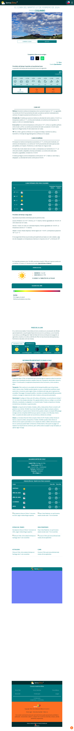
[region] (37, 48)
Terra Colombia (37, 690)
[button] (72, 2)
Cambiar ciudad (27, 41)
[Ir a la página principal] (9, 2)
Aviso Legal (29, 712)
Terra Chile (18, 690)
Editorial (41, 700)
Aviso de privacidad (37, 712)
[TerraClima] (68, 2)
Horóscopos (37, 694)
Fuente (55, 64)
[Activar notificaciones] (71, 727)
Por (59, 62)
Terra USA (17, 694)
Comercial (33, 700)
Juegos (57, 694)
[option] (20, 90)
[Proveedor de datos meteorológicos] (37, 725)
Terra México (55, 690)
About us (45, 712)
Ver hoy (47, 41)
